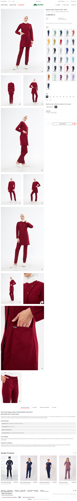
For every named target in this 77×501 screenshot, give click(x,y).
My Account (3, 490)
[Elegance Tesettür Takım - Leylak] (67, 77)
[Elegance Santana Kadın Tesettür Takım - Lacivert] (48, 33)
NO (56, 106)
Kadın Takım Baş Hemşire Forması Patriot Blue (11, 482)
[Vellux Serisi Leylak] (48, 468)
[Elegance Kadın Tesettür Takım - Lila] (73, 77)
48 (70, 96)
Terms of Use (29, 491)
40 (57, 96)
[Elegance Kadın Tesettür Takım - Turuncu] (73, 33)
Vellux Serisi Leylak (44, 482)
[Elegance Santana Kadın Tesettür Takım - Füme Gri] (73, 42)
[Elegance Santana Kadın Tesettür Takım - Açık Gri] (48, 50)
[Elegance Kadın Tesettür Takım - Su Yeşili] (55, 77)
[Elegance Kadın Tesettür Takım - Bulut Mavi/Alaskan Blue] (67, 59)
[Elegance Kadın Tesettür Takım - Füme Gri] (48, 68)
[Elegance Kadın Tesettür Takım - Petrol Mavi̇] (73, 50)
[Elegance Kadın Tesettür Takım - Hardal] (48, 42)
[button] (75, 453)
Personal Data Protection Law (6, 492)
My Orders (16, 490)
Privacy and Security (44, 491)
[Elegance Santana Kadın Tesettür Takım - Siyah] (73, 68)
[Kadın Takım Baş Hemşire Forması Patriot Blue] (9, 468)
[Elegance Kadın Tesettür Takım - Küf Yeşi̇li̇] (55, 33)
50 (73, 96)
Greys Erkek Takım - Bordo (64, 482)
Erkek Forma (12, 5)
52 (47, 100)
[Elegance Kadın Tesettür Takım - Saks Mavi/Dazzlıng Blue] (67, 50)
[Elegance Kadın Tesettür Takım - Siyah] (55, 68)
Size (47, 94)
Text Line (48, 111)
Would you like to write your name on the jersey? (58, 104)
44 (63, 96)
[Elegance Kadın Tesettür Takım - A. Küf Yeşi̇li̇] (67, 33)
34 (47, 96)
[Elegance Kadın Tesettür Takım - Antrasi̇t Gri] (61, 68)
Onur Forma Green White (62, 19)
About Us (42, 490)
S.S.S (9, 1)
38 (53, 96)
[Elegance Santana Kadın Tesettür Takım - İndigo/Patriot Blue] (48, 86)
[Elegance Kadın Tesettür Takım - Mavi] (67, 42)
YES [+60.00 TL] (50, 106)
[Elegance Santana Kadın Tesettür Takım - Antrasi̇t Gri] (61, 59)
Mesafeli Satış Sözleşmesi (33, 490)
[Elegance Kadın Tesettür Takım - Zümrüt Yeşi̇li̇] (61, 33)
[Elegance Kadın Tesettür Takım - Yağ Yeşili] (55, 42)
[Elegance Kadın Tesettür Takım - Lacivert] (55, 50)
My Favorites (66, 4)
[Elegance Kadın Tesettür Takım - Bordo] (67, 68)
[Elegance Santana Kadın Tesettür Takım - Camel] (48, 77)
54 (50, 100)
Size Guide (36, 491)
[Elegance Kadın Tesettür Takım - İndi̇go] (55, 59)
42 (60, 96)
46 (66, 96)
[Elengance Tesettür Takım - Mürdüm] (48, 59)
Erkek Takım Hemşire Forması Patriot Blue (29, 482)
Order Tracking (61, 1)
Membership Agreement (20, 491)
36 (50, 96)
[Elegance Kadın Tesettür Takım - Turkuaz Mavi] (73, 59)
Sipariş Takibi (23, 490)
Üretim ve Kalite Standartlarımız (7, 491)
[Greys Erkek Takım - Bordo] (67, 468)
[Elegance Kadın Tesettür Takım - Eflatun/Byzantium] (61, 77)
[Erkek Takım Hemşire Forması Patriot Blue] (28, 468)
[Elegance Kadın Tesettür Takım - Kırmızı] (61, 42)
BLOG (13, 1)
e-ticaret (38, 499)
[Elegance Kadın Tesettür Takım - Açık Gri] (61, 50)
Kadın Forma (4, 5)
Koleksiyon (21, 5)
